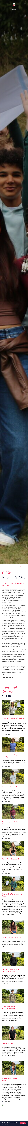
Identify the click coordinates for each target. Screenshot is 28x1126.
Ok (23, 1123)
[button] (14, 734)
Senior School (10, 567)
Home (3, 567)
